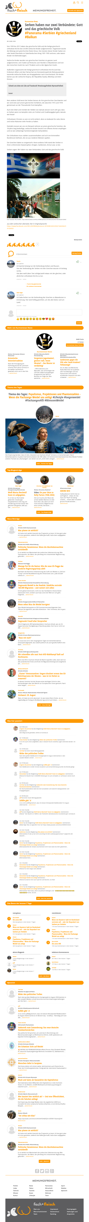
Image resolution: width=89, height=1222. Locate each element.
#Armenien (16, 354)
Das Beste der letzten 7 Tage (19, 903)
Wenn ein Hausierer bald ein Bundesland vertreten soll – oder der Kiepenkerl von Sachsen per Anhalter (26, 929)
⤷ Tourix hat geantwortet (33, 284)
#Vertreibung (45, 583)
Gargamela (21, 633)
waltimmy (22, 832)
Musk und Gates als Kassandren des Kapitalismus (38, 1079)
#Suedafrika (37, 583)
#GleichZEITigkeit (42, 692)
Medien (63, 1188)
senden (79, 323)
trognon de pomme (25, 729)
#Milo (28, 544)
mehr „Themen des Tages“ (44, 463)
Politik (15, 1186)
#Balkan (31, 36)
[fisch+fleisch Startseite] (44, 6)
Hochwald (21, 690)
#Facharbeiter (29, 1025)
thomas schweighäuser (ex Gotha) (44, 486)
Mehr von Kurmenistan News (19, 328)
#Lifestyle (58, 397)
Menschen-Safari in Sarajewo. (30, 1063)
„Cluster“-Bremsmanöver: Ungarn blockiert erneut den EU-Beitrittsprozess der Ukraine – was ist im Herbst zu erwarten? (42, 676)
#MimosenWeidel (54, 400)
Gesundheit (49, 1191)
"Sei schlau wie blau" (27, 1115)
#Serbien (49, 32)
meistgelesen (17, 913)
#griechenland (66, 32)
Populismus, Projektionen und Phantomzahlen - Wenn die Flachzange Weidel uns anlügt (45, 395)
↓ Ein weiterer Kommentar (33, 286)
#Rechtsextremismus (34, 635)
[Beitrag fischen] (77, 253)
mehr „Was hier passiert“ (44, 898)
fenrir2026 (16, 917)
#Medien (21, 991)
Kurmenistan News (31, 21)
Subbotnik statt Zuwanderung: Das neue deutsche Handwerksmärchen (38, 1028)
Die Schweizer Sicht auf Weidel (30, 1046)
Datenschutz (54, 1212)
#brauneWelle (44, 618)
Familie (31, 1191)
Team (35, 1214)
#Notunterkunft (32, 1094)
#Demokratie (21, 490)
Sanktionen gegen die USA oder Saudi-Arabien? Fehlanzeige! (70, 362)
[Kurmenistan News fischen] (75, 345)
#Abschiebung (34, 544)
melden (24, 279)
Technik (16, 1191)
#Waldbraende (27, 1008)
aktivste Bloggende (18, 952)
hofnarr (20, 561)
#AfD (24, 528)
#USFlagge (26, 563)
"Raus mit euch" (25, 637)
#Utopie (28, 1077)
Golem (20, 525)
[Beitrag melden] (78, 239)
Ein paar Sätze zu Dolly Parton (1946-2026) (44, 493)
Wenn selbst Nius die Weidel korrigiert (34, 604)
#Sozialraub (16, 488)
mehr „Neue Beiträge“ (44, 705)
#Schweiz (26, 1044)
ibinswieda (22, 774)
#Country (42, 490)
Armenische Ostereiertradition (15, 359)
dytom (20, 1075)
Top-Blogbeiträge (14, 470)
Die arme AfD (17, 920)
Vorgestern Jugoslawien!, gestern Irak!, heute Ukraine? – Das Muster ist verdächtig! (44, 362)
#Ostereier (11, 355)
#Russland (63, 355)
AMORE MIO (65, 490)
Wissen (15, 1193)
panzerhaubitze (22, 1058)
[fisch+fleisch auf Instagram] (47, 1171)
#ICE (24, 544)
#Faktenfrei (40, 602)
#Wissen (20, 563)
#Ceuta (25, 635)
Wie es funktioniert (40, 1212)
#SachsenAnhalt (31, 528)
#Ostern (22, 354)
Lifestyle (32, 1195)
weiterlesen (13, 373)
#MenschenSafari (35, 1061)
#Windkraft (35, 1008)
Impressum (54, 1209)
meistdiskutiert (56, 913)
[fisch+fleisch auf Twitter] (42, 1171)
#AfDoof (34, 602)
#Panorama (33, 32)
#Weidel (31, 1044)
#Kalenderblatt (32, 692)
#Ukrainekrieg (38, 355)
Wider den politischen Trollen (48, 740)
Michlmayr (70, 486)
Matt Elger (20, 292)
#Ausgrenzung (12, 490)
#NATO (47, 354)
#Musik (25, 692)
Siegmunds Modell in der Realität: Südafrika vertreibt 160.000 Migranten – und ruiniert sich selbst (40, 586)
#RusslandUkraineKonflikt (68, 357)
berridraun (55, 962)
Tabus (31, 1188)
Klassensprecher (23, 542)
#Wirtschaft (21, 1025)
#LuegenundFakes (29, 991)
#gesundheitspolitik (32, 652)
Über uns (37, 1209)
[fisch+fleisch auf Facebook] (37, 1171)
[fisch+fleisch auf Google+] (52, 1171)
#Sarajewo (26, 1061)
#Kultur (10, 354)
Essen (31, 1193)
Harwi (57, 416)
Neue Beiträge (13, 519)
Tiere (47, 1195)
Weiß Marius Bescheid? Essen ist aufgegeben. (17, 493)
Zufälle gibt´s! (47, 765)
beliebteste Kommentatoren (60, 952)
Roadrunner (21, 1092)
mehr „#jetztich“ (44, 1161)
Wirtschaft (48, 1188)
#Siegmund (36, 618)
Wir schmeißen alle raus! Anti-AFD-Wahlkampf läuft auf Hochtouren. (41, 655)
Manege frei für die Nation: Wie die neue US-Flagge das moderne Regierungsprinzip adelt (40, 567)
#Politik (36, 354)
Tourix (18, 261)
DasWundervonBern (24, 1042)
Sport (63, 1186)
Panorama (48, 1186)
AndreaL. (20, 649)
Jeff (20, 798)
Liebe (15, 1188)
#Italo (69, 488)
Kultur (15, 1195)
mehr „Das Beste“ (44, 976)
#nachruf (47, 490)
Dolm (14, 969)
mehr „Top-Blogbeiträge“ (44, 512)
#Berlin (25, 1094)
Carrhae (21, 751)
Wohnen (48, 1193)
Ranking (53, 1214)
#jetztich (11, 983)
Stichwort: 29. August (27, 695)
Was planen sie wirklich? (28, 530)
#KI (24, 1077)
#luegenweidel (72, 397)
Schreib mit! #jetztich (75, 10)
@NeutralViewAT (23, 669)
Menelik (20, 616)
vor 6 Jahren (20, 263)
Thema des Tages (14, 387)
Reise (31, 1186)
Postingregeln (71, 1209)
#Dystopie (34, 1077)
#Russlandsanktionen (71, 354)
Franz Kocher (22, 580)
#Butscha (42, 354)
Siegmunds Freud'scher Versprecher (32, 621)
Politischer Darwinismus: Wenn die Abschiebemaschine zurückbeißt (40, 548)
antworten (19, 279)
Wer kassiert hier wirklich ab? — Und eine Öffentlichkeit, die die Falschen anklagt (41, 1097)
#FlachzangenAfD (35, 400)
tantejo (54, 967)
